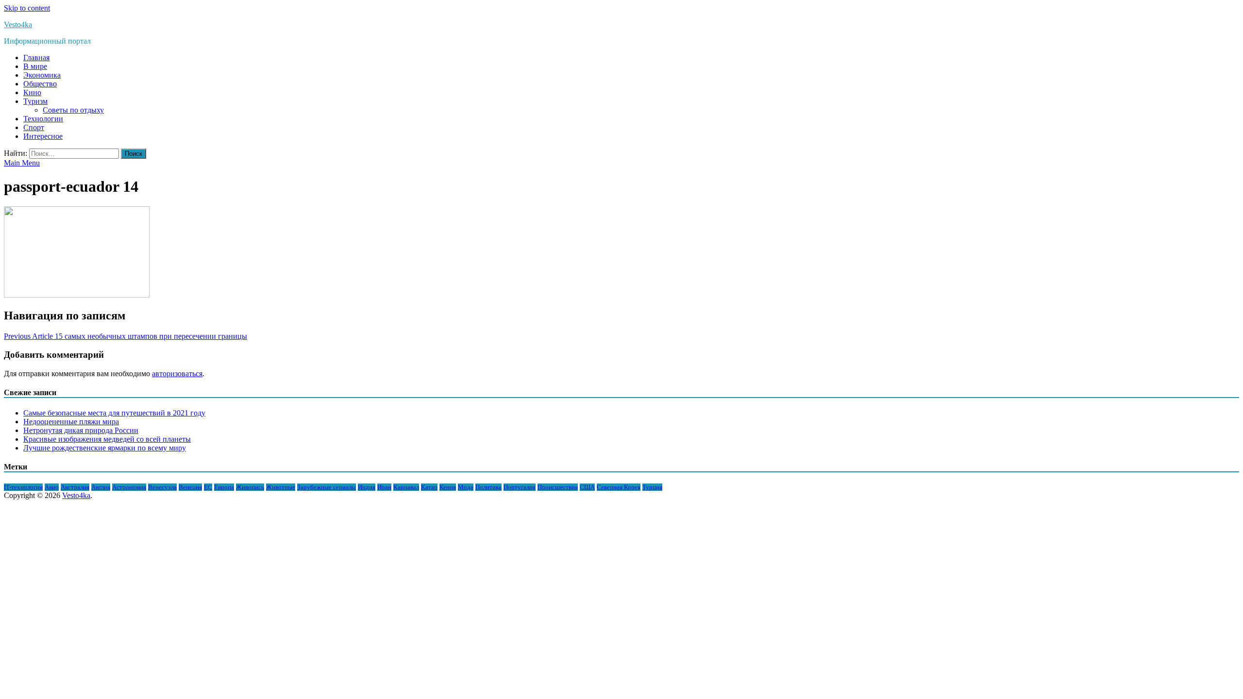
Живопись (250, 487)
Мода (465, 487)
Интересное (43, 136)
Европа (224, 487)
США (587, 487)
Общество (40, 84)
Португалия (520, 487)
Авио (52, 487)
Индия (366, 487)
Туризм (35, 101)
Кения (447, 487)
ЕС (208, 487)
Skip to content (27, 8)
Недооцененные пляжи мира (71, 421)
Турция (652, 487)
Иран (384, 487)
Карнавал (406, 487)
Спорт (33, 127)
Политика (488, 487)
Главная (36, 57)
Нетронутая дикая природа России (80, 430)
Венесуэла (162, 487)
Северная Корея (618, 487)
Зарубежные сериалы (326, 487)
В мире (35, 66)
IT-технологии (23, 487)
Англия (100, 487)
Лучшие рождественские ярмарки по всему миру (104, 448)
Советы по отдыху (73, 110)
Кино (32, 92)
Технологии (43, 119)
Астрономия (129, 487)
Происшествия (558, 487)
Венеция (190, 487)
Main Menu (22, 163)
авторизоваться (177, 373)
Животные (280, 487)
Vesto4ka (18, 24)
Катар (429, 487)
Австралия (75, 487)
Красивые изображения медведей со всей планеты (107, 439)
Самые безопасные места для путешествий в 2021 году (114, 413)
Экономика (42, 75)
